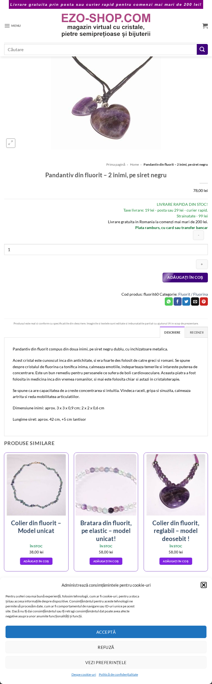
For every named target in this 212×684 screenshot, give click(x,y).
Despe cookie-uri (83, 674)
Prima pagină (115, 164)
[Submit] (202, 49)
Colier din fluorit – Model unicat (36, 527)
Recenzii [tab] (196, 332)
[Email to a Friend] (195, 301)
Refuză (106, 647)
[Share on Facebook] (178, 301)
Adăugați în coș (185, 277)
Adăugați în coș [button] (36, 561)
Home (134, 164)
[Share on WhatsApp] (169, 301)
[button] (203, 585)
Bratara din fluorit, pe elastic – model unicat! (106, 530)
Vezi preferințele (106, 662)
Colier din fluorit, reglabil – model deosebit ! (175, 530)
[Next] (207, 514)
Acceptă (106, 632)
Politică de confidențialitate (118, 674)
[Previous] (4, 514)
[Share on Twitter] (186, 301)
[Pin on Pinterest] (204, 301)
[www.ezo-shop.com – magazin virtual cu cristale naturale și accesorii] (106, 26)
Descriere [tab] (172, 332)
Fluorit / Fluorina (193, 294)
